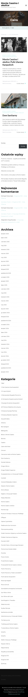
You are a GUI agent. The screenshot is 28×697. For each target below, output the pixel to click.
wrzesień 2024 (5, 324)
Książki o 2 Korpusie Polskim (9, 494)
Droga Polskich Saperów (8, 470)
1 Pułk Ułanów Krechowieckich (10, 387)
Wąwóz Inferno (5, 644)
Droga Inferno (5, 466)
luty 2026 (4, 257)
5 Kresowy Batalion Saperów (9, 415)
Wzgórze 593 (5, 659)
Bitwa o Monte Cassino (9, 55)
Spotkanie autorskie (7, 612)
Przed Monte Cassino (7, 561)
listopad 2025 (5, 269)
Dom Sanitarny (10, 115)
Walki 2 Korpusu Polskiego (9, 640)
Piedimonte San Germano (8, 525)
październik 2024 (6, 320)
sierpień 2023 (5, 372)
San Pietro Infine (6, 592)
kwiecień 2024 (5, 344)
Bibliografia (4, 430)
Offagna (3, 517)
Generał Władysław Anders (9, 482)
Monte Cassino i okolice (10, 4)
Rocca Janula (5, 584)
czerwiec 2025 (5, 289)
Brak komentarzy (7, 84)
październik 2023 (6, 368)
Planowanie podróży (7, 529)
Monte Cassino (5, 501)
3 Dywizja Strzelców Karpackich (10, 403)
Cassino (3, 442)
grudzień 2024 (5, 312)
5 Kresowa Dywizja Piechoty (9, 411)
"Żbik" (2, 383)
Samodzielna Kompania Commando (11, 588)
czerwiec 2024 (5, 336)
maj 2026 (3, 245)
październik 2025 (6, 273)
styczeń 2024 (5, 356)
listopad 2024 (5, 316)
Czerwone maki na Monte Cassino (10, 454)
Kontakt (3, 679)
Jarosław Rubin (6, 202)
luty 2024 (4, 352)
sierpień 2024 (5, 328)
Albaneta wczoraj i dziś (7, 171)
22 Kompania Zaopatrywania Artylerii (11, 399)
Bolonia (3, 438)
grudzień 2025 (5, 265)
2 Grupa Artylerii (6, 391)
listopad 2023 (5, 364)
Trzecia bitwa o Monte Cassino (9, 628)
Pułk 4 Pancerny (6, 569)
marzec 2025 (5, 301)
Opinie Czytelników (6, 521)
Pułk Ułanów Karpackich (10, 56)
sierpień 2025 (5, 281)
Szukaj (3, 143)
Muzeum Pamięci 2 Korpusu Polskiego (12, 513)
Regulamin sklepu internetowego (11, 675)
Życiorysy (3, 663)
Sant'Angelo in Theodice (8, 600)
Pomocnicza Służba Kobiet (8, 549)
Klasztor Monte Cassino (7, 486)
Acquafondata (5, 419)
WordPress (21, 692)
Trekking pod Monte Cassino (9, 624)
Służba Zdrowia (5, 608)
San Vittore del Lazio (7, 596)
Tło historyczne (5, 620)
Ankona (3, 422)
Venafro (3, 632)
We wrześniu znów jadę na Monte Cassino (13, 175)
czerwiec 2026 (5, 241)
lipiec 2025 (4, 285)
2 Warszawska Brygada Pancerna (11, 395)
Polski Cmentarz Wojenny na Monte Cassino (13, 533)
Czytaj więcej (20, 83)
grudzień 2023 (5, 360)
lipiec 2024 (4, 332)
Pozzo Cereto (5, 557)
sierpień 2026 (5, 233)
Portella (3, 553)
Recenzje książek (6, 580)
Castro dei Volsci (5, 446)
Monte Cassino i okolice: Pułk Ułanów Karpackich (13, 62)
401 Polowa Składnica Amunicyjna (11, 407)
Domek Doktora (5, 462)
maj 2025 (3, 293)
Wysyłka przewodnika (7, 651)
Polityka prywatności (14, 694)
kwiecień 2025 (5, 297)
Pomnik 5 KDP (5, 541)
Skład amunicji (5, 604)
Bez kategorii (5, 426)
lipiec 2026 (4, 237)
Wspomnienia (5, 647)
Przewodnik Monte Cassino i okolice (13, 112)
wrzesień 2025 (5, 277)
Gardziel (3, 478)
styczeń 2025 (5, 308)
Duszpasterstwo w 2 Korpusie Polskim (12, 474)
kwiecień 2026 (5, 249)
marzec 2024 (5, 348)
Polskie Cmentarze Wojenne (9, 537)
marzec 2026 (5, 253)
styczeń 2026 (5, 261)
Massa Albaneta (5, 498)
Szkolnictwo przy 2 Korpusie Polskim (11, 616)
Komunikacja (5, 490)
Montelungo (4, 509)
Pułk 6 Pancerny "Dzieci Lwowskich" (11, 572)
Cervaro (3, 450)
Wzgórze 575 (5, 655)
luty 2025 (4, 304)
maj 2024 (3, 340)
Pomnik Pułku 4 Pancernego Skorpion (12, 545)
